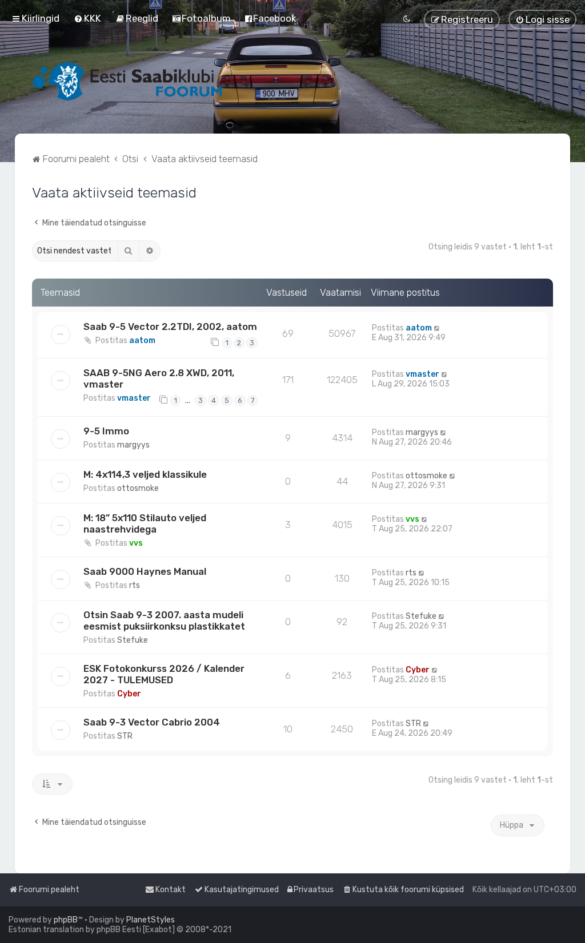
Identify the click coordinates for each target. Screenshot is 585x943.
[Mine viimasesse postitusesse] (437, 328)
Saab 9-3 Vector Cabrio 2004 (151, 722)
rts (134, 585)
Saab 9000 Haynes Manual (144, 571)
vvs (136, 543)
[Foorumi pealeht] (129, 81)
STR (125, 736)
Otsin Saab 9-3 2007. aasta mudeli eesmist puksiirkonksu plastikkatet (164, 620)
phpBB (66, 920)
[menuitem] (87, 18)
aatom (142, 340)
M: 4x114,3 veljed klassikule (145, 474)
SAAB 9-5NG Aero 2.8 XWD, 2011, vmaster (158, 378)
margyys (133, 445)
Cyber (129, 694)
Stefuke (132, 640)
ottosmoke (138, 488)
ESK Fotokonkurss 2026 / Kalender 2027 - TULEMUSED (164, 674)
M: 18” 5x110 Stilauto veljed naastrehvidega (144, 523)
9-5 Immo (106, 431)
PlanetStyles (150, 920)
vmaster (134, 398)
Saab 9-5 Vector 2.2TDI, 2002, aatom (170, 326)
